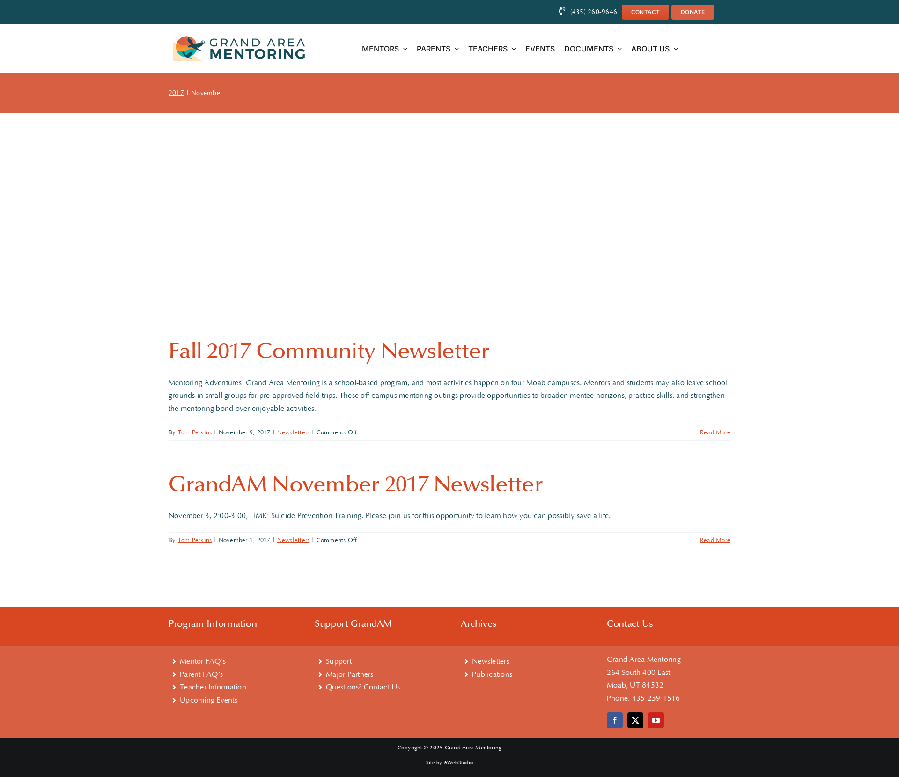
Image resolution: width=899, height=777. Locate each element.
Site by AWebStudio (449, 763)
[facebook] (615, 720)
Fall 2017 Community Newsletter (329, 351)
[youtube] (656, 720)
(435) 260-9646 (593, 12)
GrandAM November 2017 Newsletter (356, 484)
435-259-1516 (656, 698)
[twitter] (635, 720)
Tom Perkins (195, 432)
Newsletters (293, 432)
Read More (715, 432)
